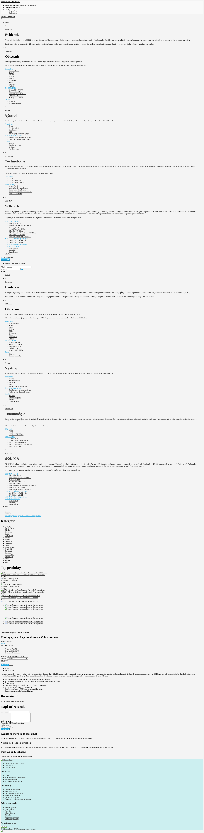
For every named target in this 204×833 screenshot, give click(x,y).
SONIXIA (8, 526)
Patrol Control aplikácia (9, 580)
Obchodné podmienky (12, 789)
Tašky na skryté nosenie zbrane (19, 139)
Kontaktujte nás (10, 807)
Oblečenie (8, 543)
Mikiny (11, 78)
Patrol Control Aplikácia (17, 190)
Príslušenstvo (13, 252)
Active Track (13, 186)
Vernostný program (11, 779)
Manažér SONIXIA (16, 231)
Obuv (11, 82)
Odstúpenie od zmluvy (12, 797)
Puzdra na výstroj (15, 145)
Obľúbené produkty (11, 819)
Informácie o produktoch (13, 781)
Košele (11, 76)
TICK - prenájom (15, 180)
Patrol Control (10, 184)
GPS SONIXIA (14, 227)
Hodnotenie (5, 725)
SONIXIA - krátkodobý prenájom (16, 239)
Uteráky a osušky (15, 103)
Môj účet (8, 815)
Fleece (11, 75)
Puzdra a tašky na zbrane (13, 135)
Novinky (8, 811)
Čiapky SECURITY (16, 97)
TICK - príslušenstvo (16, 182)
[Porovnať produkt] (12, 665)
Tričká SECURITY (16, 96)
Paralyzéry (12, 130)
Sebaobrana (9, 124)
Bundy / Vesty (14, 71)
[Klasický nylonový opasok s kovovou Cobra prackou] (19, 601)
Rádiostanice (13, 248)
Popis (7, 668)
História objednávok (12, 817)
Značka (7, 512)
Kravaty (12, 101)
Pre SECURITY (10, 88)
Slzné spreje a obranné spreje (19, 134)
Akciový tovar (10, 813)
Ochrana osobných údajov (14, 793)
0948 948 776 (9, 765)
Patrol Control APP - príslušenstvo (20, 192)
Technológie (9, 557)
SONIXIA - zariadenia (12, 246)
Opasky (12, 143)
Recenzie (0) (9, 670)
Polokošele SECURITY (17, 94)
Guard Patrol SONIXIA (17, 229)
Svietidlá (12, 147)
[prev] (102, 613)
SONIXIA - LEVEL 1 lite (18, 240)
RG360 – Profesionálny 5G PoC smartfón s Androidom (19, 598)
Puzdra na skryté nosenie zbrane (20, 137)
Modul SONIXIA (15, 223)
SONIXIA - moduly (12, 221)
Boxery (11, 126)
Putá (10, 132)
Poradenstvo (9, 551)
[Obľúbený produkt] (10, 665)
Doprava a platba (11, 791)
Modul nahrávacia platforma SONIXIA (22, 233)
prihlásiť (20, 5)
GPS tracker (9, 176)
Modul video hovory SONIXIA (20, 237)
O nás (7, 775)
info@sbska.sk (10, 767)
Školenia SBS (9, 555)
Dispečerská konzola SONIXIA (20, 225)
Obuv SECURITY (15, 92)
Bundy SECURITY (16, 90)
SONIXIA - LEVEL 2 (16, 242)
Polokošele (13, 84)
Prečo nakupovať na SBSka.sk (15, 777)
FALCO (8, 514)
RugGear (8, 553)
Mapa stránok (9, 809)
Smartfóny (12, 250)
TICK (11, 178)
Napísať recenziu (6, 642)
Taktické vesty (14, 149)
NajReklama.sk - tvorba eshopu (24, 829)
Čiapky (11, 73)
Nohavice (12, 80)
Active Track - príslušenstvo (18, 188)
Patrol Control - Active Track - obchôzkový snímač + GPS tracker (23, 575)
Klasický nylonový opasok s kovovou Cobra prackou (23, 516)
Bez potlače (9, 69)
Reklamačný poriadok (12, 795)
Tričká (11, 86)
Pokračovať (5, 729)
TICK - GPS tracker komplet (10, 586)
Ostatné (7, 99)
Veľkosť (3, 658)
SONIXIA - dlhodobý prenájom (16, 244)
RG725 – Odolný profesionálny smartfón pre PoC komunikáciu (22, 592)
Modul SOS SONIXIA (17, 235)
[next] (102, 614)
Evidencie (8, 532)
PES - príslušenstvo (15, 194)
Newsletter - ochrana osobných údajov (18, 799)
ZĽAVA (8, 562)
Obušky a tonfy (14, 128)
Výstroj (7, 560)
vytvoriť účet (31, 5)
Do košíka (5, 665)
